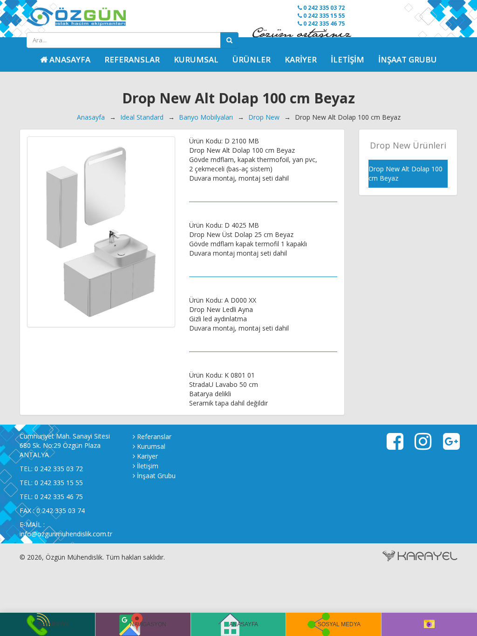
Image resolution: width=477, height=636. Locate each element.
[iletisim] (429, 624)
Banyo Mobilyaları (206, 117)
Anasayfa (91, 117)
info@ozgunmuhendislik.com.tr (66, 533)
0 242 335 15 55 (323, 16)
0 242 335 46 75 (323, 23)
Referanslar (132, 59)
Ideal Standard (142, 117)
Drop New (263, 117)
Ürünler (251, 59)
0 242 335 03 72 (323, 8)
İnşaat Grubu (407, 59)
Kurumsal (196, 59)
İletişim (347, 59)
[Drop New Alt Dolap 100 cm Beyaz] (101, 231)
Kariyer (301, 59)
